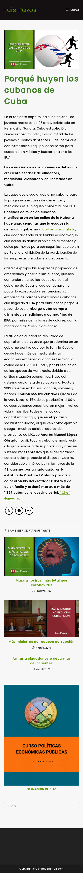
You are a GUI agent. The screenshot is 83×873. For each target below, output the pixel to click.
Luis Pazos (20, 10)
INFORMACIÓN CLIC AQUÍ (41, 789)
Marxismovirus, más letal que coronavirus (41, 582)
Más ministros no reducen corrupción (41, 642)
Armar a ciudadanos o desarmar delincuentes (41, 660)
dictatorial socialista (56, 229)
